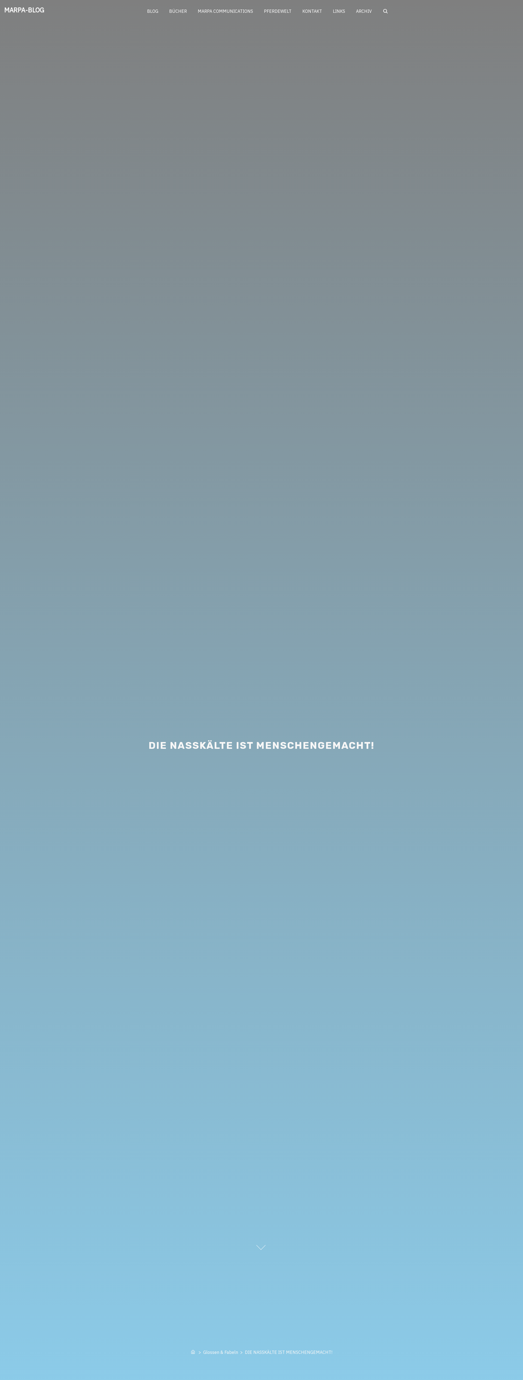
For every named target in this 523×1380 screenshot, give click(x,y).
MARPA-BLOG (24, 9)
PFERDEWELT (277, 11)
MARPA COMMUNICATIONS (225, 11)
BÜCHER (178, 11)
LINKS (339, 11)
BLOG (152, 11)
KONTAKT (312, 11)
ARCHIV (364, 11)
